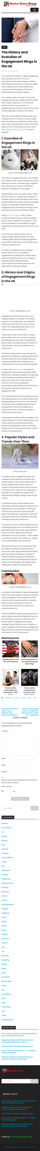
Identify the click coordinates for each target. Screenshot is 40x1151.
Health (4, 922)
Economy (5, 887)
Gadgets (5, 909)
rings (34, 698)
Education (5, 892)
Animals (5, 823)
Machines (5, 956)
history (24, 698)
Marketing (5, 960)
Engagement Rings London (15, 129)
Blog (3, 845)
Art (3, 832)
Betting (4, 840)
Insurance (5, 939)
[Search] (34, 808)
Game (4, 917)
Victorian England (13, 215)
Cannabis (5, 853)
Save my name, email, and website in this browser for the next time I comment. (20, 781)
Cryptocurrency (8, 883)
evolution (17, 698)
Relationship (6, 981)
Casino (4, 862)
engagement (9, 698)
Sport (4, 998)
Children (5, 875)
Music (4, 973)
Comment (5, 731)
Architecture (6, 828)
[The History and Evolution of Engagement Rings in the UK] (20, 30)
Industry (5, 934)
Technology (6, 1007)
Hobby (4, 926)
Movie (4, 968)
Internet (5, 943)
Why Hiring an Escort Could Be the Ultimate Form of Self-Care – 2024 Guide (30, 712)
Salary (4, 986)
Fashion (4, 896)
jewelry (29, 698)
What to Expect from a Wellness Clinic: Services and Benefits (10, 712)
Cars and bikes (7, 858)
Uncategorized (7, 1020)
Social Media (6, 994)
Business (5, 849)
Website (4, 772)
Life (3, 951)
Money (4, 964)
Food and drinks (8, 904)
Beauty (4, 836)
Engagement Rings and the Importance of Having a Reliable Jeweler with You (17, 1041)
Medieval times (17, 369)
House (4, 930)
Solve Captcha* (7, 786)
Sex (3, 990)
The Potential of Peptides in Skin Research (17, 1046)
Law (3, 947)
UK (2, 700)
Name (4, 758)
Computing (6, 879)
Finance (4, 900)
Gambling (5, 913)
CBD (3, 866)
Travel (4, 1015)
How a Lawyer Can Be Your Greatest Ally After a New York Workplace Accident (19, 1035)
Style (4, 47)
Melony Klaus (15, 71)
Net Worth (5, 977)
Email (4, 765)
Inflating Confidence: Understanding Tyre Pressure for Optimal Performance (17, 1058)
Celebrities (6, 870)
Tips (3, 1011)
